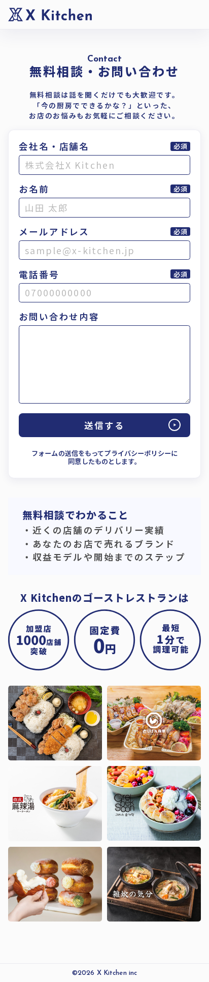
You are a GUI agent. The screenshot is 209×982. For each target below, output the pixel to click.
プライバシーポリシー (137, 453)
